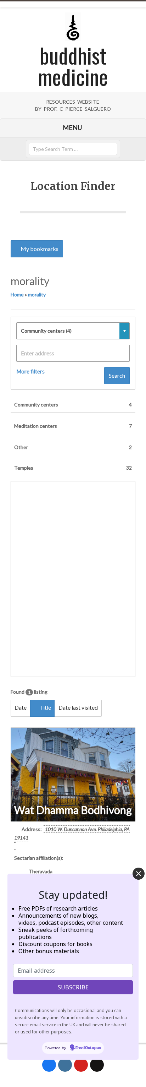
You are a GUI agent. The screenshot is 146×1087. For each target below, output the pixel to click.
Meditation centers (73, 426)
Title (44, 707)
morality (37, 294)
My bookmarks (38, 248)
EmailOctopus (88, 1048)
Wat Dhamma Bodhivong (73, 809)
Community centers (73, 405)
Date (21, 707)
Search (117, 375)
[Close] (139, 874)
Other (73, 447)
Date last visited (78, 707)
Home (17, 294)
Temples (73, 468)
